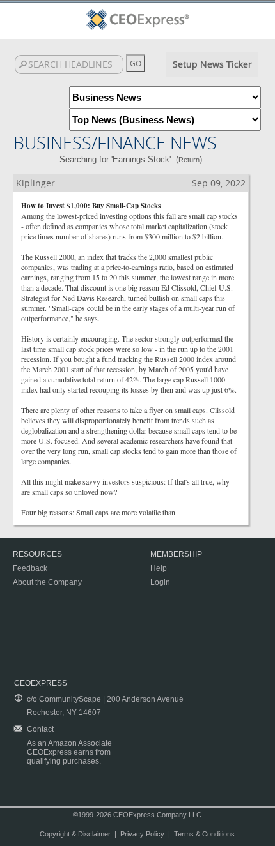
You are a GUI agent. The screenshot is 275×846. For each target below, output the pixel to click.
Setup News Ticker (212, 64)
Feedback (30, 568)
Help (158, 568)
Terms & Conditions (204, 834)
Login (160, 582)
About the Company (47, 582)
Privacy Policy (142, 834)
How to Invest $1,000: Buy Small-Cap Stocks (91, 205)
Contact (40, 729)
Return (189, 159)
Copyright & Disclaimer (75, 834)
